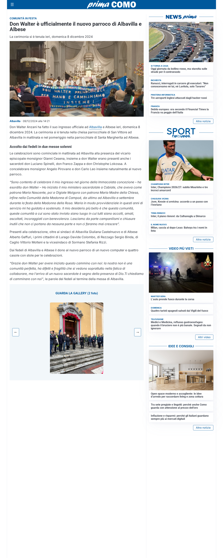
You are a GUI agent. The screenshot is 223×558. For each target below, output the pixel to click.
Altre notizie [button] (203, 121)
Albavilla (95, 127)
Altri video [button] (204, 337)
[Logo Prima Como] (111, 4)
